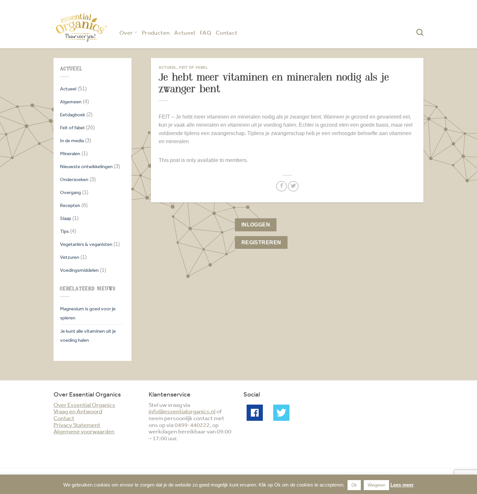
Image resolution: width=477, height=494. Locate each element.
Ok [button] (354, 485)
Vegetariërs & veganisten (86, 244)
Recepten (70, 205)
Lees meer (402, 485)
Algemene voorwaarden (84, 431)
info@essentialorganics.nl (182, 411)
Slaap (65, 218)
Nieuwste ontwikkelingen (86, 166)
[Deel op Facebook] (281, 186)
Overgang (70, 192)
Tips (64, 231)
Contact (227, 32)
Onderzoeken (74, 179)
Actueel (184, 32)
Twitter (281, 413)
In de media (72, 140)
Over (126, 32)
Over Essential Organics (84, 404)
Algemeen (70, 101)
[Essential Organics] (82, 27)
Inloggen (255, 224)
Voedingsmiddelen (79, 270)
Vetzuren (69, 257)
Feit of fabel (72, 127)
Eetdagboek (72, 114)
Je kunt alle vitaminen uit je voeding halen (88, 335)
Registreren (261, 242)
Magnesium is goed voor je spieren (88, 313)
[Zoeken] (419, 32)
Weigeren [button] (376, 485)
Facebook (255, 413)
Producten (156, 32)
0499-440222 (192, 424)
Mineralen (70, 153)
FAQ (205, 32)
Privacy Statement (77, 424)
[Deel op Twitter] (293, 186)
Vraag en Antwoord (78, 411)
